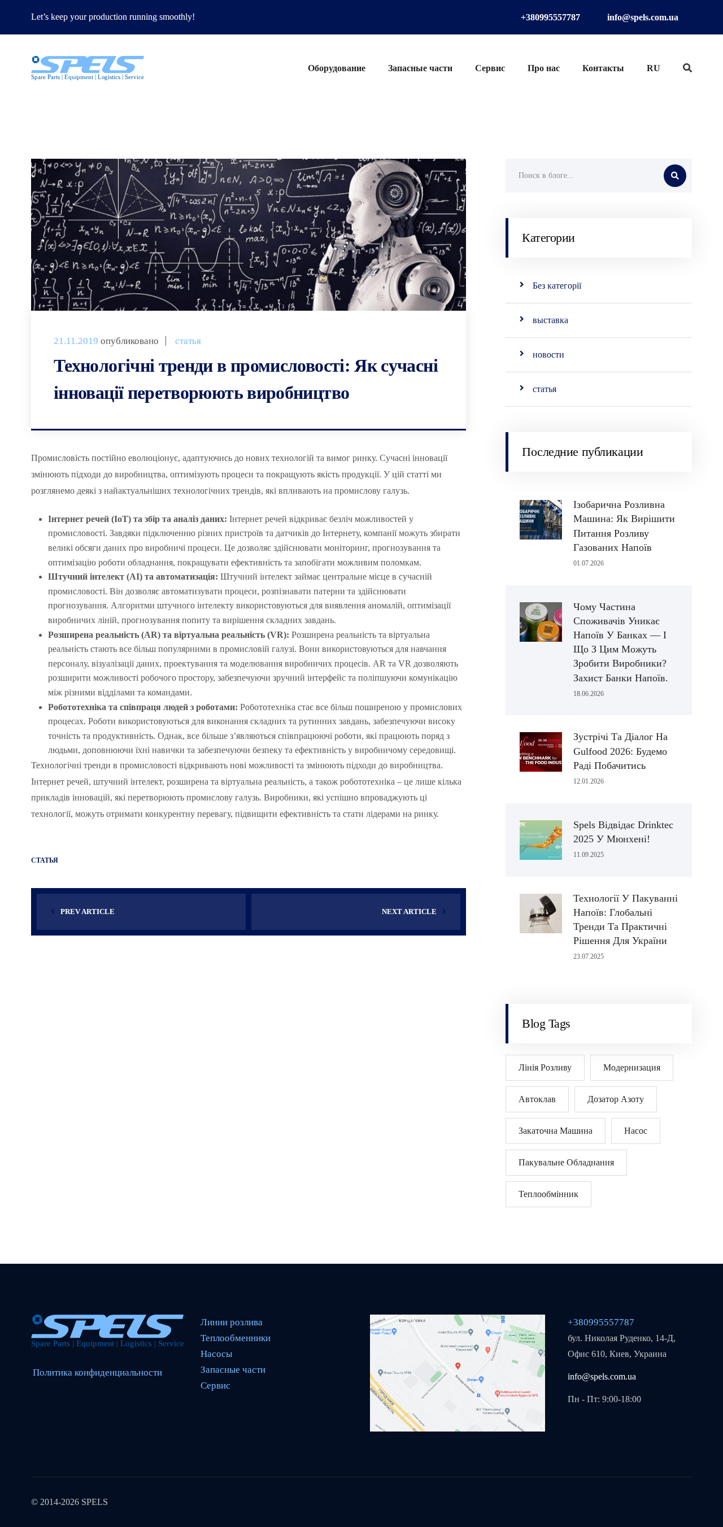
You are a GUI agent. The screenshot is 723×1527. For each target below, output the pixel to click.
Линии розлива (232, 1322)
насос (635, 1131)
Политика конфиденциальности (97, 1373)
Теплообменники (236, 1338)
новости (548, 354)
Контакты (603, 68)
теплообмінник (548, 1194)
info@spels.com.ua (642, 17)
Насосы (216, 1353)
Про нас (544, 68)
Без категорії (557, 285)
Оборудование (336, 68)
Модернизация (631, 1067)
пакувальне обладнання (566, 1162)
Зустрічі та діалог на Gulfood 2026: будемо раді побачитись (620, 751)
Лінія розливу (545, 1067)
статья (188, 341)
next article (409, 911)
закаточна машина (556, 1131)
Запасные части (420, 68)
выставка (550, 320)
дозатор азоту (615, 1099)
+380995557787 (550, 17)
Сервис (490, 68)
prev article (87, 911)
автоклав (537, 1099)
